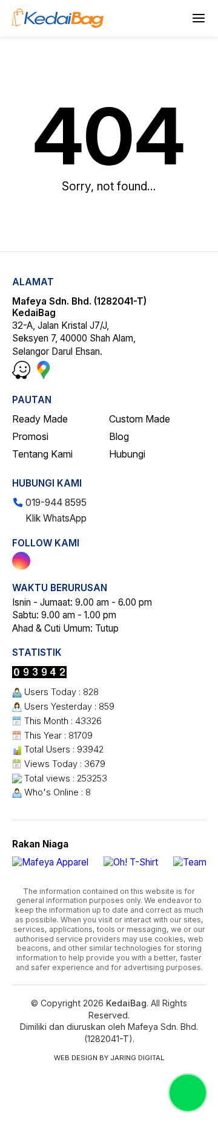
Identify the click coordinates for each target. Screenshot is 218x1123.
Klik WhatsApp (55, 518)
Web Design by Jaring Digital (109, 1057)
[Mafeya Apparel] (50, 862)
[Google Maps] (44, 375)
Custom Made (139, 419)
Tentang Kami (42, 454)
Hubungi (127, 454)
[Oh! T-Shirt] (131, 862)
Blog (119, 436)
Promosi (30, 436)
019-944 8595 (55, 502)
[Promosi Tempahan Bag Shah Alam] (58, 18)
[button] (199, 18)
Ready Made (40, 419)
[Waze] (22, 375)
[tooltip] (21, 561)
